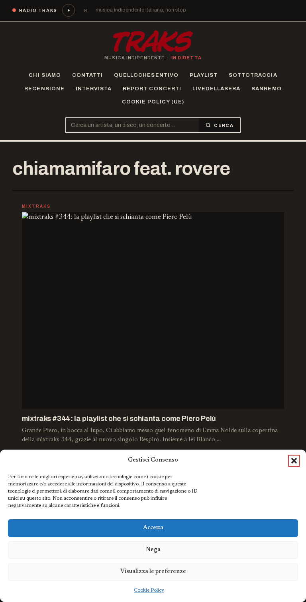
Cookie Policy (149, 590)
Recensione (44, 89)
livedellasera (216, 89)
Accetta (153, 528)
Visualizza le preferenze (153, 572)
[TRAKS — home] (153, 41)
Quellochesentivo (146, 75)
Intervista (94, 89)
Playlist (204, 75)
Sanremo (266, 89)
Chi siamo (45, 75)
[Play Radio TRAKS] (68, 10)
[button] (294, 461)
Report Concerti (152, 89)
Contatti (87, 75)
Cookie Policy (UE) (153, 102)
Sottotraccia (253, 75)
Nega (153, 550)
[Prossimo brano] (85, 10)
